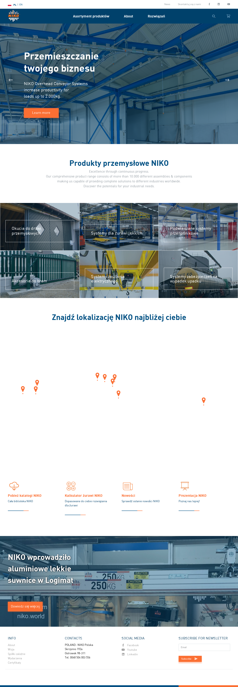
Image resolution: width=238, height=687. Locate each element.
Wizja (11, 649)
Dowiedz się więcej (25, 606)
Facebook (132, 645)
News (167, 4)
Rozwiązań (156, 16)
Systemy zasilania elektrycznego (108, 279)
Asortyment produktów (91, 16)
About (128, 16)
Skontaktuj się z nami (189, 4)
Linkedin (132, 654)
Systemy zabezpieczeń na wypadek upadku (194, 279)
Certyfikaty (14, 662)
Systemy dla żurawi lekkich (116, 233)
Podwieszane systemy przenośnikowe (190, 231)
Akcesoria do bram (29, 281)
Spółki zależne (16, 654)
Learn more (41, 113)
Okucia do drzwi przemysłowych (26, 231)
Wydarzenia (15, 658)
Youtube (131, 649)
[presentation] (11, 80)
